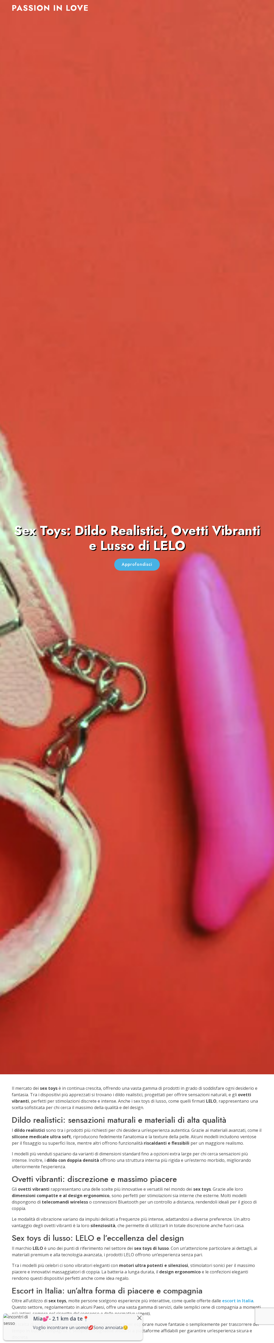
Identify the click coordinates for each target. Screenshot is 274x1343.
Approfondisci (137, 564)
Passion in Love (50, 8)
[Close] (139, 1318)
